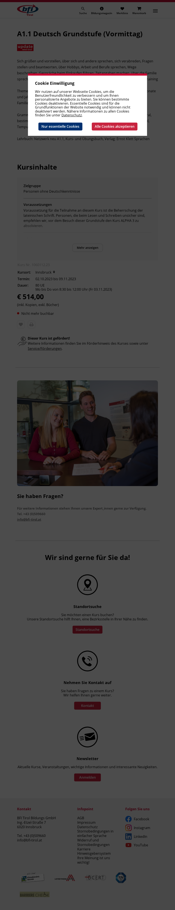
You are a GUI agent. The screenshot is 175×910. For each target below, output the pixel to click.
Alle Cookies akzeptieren (114, 126)
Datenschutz (71, 115)
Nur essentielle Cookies (60, 126)
